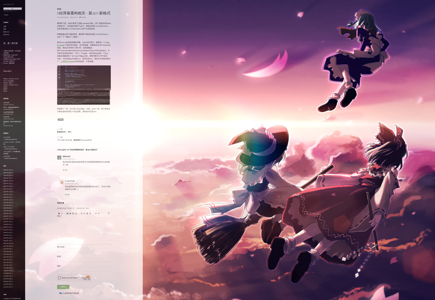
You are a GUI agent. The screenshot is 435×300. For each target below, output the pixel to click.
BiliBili (5, 89)
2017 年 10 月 (7, 246)
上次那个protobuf (68, 61)
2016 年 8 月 (7, 273)
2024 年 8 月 (7, 172)
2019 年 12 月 (7, 200)
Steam (5, 91)
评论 (59, 216)
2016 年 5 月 (7, 281)
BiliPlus (5, 79)
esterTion (75, 17)
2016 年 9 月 (7, 270)
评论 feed (6, 34)
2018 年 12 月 (7, 219)
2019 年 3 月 (7, 213)
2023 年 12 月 (7, 175)
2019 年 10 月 (7, 202)
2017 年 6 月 (7, 254)
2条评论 (83, 17)
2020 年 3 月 (7, 194)
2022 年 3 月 (7, 183)
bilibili (61, 119)
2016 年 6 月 (7, 279)
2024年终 (6, 102)
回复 (66, 170)
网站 (59, 266)
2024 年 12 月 (7, 170)
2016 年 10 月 (7, 268)
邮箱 (59, 256)
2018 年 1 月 (7, 240)
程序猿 (59, 9)
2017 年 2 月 (7, 262)
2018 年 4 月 (7, 232)
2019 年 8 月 (7, 208)
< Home (5, 15)
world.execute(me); (11, 139)
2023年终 (6, 117)
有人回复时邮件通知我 (70, 293)
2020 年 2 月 (7, 197)
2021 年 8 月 (7, 189)
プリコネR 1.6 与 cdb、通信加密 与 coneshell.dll (74, 138)
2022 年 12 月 (7, 181)
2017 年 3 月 (7, 260)
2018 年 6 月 (7, 227)
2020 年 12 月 (7, 192)
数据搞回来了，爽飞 (64, 130)
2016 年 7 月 (7, 276)
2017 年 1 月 (7, 265)
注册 (4, 26)
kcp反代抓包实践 (8, 112)
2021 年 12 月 (7, 186)
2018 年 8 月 (7, 224)
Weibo (5, 87)
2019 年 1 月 (7, 216)
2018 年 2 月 (7, 238)
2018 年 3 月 (7, 235)
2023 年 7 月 (7, 178)
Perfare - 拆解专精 (8, 63)
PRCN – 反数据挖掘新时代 (11, 107)
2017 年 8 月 (7, 251)
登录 (4, 29)
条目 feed (6, 32)
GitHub (5, 83)
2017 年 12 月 (7, 243)
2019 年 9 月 (7, 205)
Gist (10, 83)
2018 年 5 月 (7, 230)
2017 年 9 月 (7, 249)
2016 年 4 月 (7, 284)
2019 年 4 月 (7, 211)
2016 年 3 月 (7, 287)
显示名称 (61, 247)
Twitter (5, 85)
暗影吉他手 (67, 156)
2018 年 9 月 (7, 221)
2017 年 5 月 (7, 257)
